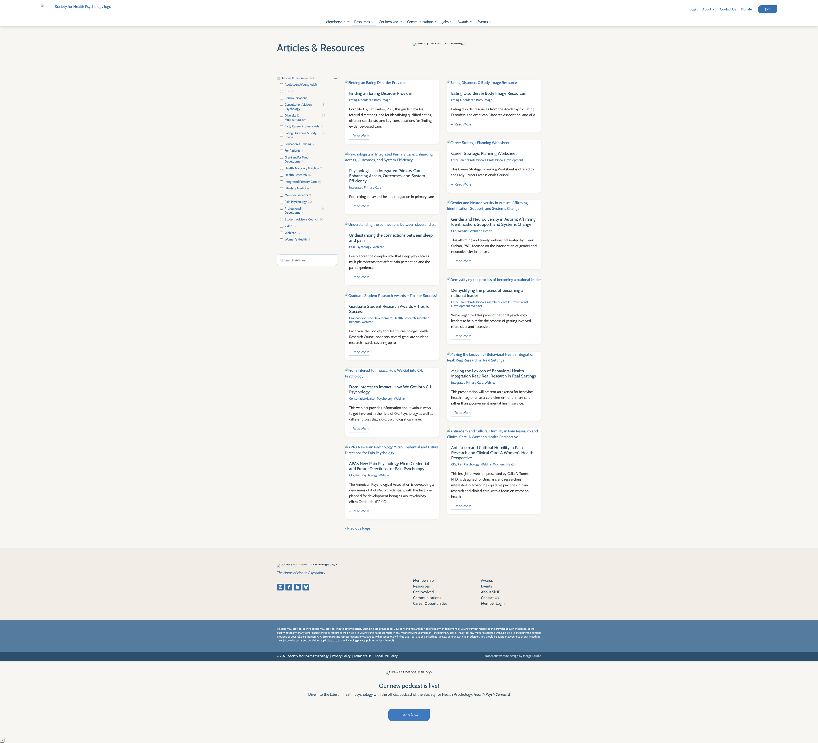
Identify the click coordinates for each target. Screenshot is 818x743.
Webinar (290, 233)
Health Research (296, 175)
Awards (463, 22)
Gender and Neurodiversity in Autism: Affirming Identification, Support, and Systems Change (493, 222)
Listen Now (409, 714)
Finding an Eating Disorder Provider (380, 93)
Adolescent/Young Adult (301, 84)
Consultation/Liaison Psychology (298, 107)
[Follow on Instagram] (280, 587)
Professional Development (294, 211)
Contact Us (728, 9)
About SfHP (490, 592)
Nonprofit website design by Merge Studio (513, 656)
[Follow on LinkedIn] (297, 587)
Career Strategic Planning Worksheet (484, 153)
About (706, 9)
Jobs (445, 22)
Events (482, 22)
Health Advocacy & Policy (302, 168)
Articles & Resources (294, 78)
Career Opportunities (430, 603)
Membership (335, 22)
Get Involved (388, 22)
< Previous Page (357, 528)
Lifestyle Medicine (297, 188)
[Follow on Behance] (305, 587)
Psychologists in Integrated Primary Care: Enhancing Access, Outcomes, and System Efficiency (387, 175)
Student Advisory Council (301, 219)
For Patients (292, 151)
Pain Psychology (296, 202)
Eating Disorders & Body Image (301, 135)
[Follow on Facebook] (288, 587)
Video (288, 226)
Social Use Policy (386, 656)
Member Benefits (296, 195)
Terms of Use (363, 656)
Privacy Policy (341, 656)
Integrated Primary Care (301, 182)
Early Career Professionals (302, 126)
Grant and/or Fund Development (296, 160)
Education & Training (298, 144)
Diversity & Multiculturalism (295, 118)
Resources (362, 22)
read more (361, 136)
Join (767, 9)
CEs (287, 91)
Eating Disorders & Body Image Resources (488, 93)
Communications (420, 22)
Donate (746, 9)
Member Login (493, 603)
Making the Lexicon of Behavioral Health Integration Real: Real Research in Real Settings (493, 373)
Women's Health (296, 239)
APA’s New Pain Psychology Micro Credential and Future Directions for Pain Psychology (389, 466)
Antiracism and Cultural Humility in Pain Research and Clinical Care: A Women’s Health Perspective (492, 452)
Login (694, 9)
